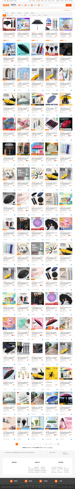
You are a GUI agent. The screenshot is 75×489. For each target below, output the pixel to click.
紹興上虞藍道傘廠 (20, 210)
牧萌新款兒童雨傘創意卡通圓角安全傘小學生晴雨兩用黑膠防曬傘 (65, 233)
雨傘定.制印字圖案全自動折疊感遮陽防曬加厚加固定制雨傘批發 (51, 209)
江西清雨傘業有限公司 (20, 160)
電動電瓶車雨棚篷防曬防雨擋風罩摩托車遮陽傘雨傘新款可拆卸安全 (9, 59)
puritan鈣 (53, 470)
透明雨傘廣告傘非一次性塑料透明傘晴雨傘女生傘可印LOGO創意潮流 (51, 358)
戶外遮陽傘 (62, 37)
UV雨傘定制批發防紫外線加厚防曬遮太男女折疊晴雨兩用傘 (9, 34)
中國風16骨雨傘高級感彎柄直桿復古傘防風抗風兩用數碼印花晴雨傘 (51, 159)
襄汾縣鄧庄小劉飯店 (61, 467)
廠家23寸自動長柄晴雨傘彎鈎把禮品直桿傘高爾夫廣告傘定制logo (23, 358)
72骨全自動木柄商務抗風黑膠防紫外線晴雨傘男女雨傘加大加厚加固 (9, 159)
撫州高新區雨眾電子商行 (20, 135)
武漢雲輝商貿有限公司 (35, 210)
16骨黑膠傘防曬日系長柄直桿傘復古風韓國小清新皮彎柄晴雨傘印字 (37, 433)
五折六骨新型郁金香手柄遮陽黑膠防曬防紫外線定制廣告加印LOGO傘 (9, 433)
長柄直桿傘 (54, 37)
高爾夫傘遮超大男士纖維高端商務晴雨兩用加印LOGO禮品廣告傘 (37, 34)
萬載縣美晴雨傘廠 (48, 185)
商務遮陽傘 (38, 37)
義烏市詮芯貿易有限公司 (49, 335)
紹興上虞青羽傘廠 (48, 160)
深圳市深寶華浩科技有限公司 (62, 472)
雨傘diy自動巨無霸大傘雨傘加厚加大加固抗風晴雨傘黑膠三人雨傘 (9, 109)
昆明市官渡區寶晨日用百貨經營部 (20, 335)
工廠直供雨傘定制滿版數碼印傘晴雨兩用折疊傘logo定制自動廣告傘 (23, 34)
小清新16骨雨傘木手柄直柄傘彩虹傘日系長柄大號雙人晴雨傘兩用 (23, 109)
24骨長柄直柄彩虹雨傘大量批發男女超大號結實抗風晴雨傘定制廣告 (37, 109)
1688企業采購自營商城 (63, 335)
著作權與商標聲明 (31, 485)
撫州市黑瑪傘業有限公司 (6, 135)
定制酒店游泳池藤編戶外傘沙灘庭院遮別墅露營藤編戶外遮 (65, 34)
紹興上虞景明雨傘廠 (63, 210)
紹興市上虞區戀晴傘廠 (49, 235)
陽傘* (29, 467)
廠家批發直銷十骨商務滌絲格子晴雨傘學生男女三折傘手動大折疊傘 (9, 134)
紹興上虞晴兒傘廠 (6, 210)
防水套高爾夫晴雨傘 (49, 382)
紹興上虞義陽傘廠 (34, 160)
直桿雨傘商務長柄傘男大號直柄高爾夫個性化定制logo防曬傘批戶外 (51, 59)
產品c (58, 470)
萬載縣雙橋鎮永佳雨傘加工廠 (20, 85)
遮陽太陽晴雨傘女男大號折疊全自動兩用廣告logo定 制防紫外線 (37, 233)
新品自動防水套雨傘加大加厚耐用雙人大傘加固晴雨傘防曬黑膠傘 (65, 184)
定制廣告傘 (25, 37)
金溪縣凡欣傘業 (48, 110)
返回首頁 (45, 447)
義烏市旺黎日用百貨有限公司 (6, 160)
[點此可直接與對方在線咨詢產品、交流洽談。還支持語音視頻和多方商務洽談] (14, 65)
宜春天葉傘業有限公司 (35, 85)
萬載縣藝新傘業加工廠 (20, 409)
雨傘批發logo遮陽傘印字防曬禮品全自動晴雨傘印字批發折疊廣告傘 (51, 333)
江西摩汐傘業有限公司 (6, 110)
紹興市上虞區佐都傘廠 (20, 185)
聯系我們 (52, 485)
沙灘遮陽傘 (69, 37)
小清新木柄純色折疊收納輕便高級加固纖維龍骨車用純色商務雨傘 (65, 333)
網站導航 (55, 485)
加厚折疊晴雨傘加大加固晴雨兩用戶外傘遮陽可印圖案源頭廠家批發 (65, 134)
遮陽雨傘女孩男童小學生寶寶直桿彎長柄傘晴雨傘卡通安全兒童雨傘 (65, 209)
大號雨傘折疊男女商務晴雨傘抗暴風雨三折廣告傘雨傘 (51, 134)
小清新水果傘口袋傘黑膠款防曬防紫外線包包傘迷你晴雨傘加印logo (23, 383)
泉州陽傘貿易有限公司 (37, 472)
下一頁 (45, 444)
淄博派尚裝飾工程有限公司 (68, 470)
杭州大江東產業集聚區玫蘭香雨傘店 (63, 185)
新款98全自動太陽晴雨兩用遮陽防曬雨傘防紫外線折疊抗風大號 (23, 408)
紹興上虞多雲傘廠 (6, 85)
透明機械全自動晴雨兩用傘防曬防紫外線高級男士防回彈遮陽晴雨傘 (23, 184)
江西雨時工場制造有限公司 (63, 235)
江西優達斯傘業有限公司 (6, 185)
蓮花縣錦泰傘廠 (34, 335)
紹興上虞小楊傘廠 (34, 185)
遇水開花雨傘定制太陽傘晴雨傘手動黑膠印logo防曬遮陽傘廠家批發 (37, 159)
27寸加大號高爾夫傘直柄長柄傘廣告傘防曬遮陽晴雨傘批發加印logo (23, 433)
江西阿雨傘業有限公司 (63, 85)
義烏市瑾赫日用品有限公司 (63, 110)
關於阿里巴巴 (48, 485)
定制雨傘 (4, 37)
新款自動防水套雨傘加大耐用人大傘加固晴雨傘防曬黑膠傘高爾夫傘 (51, 84)
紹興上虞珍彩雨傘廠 (49, 85)
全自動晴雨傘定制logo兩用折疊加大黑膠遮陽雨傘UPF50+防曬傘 (8, 383)
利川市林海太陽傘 (31, 472)
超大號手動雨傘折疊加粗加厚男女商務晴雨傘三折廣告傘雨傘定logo (65, 408)
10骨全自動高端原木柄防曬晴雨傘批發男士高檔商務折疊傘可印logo (65, 59)
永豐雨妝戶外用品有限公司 (6, 235)
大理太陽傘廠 (43, 467)
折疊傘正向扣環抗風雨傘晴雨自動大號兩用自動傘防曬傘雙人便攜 (9, 84)
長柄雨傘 (51, 37)
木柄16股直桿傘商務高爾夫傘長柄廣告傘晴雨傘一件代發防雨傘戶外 (51, 34)
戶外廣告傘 (47, 37)
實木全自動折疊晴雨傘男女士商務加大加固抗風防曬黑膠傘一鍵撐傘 (23, 233)
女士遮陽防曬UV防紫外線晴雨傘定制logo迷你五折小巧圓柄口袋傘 (23, 84)
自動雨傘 (21, 37)
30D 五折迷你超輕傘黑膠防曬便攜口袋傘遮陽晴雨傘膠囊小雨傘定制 (9, 233)
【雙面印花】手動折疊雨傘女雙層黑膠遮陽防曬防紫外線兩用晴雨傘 (23, 134)
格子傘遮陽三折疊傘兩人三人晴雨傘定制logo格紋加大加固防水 (51, 109)
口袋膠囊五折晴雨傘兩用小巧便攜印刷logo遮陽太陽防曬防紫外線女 (37, 184)
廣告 (14, 34)
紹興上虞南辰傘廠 (48, 210)
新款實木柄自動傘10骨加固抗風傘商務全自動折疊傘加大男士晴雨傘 (37, 358)
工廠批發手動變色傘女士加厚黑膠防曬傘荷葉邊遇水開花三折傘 (37, 333)
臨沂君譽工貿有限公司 (20, 235)
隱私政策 (43, 485)
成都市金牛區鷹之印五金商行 (56, 472)
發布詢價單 (64, 452)
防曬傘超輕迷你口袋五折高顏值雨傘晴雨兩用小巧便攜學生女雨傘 (9, 184)
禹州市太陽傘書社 (43, 472)
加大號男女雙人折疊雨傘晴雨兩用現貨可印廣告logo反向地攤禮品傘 (9, 358)
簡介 (64, 467)
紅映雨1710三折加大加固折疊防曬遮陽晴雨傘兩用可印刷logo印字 (37, 209)
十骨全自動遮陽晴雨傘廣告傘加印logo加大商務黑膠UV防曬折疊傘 (37, 59)
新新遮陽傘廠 (36, 467)
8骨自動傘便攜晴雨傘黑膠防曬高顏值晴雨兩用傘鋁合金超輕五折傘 (66, 433)
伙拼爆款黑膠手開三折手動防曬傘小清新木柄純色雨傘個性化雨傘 (65, 84)
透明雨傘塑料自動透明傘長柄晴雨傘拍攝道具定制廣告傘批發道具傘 (23, 59)
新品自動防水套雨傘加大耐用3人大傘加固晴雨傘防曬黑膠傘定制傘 (37, 84)
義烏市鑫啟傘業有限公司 (49, 135)
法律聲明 (36, 485)
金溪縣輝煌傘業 (34, 235)
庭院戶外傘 (65, 37)
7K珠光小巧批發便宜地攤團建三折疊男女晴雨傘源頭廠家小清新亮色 (23, 333)
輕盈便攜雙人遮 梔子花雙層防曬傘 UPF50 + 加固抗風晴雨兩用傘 (51, 433)
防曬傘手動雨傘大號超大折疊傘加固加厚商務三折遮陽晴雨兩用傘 (9, 209)
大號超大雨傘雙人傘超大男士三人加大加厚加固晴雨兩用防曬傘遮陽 (65, 109)
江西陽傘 (53, 452)
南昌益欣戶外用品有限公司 (35, 409)
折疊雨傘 (12, 37)
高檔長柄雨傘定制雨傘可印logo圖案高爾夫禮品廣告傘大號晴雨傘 (23, 159)
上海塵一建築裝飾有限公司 (68, 472)
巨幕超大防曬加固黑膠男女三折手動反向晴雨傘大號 (51, 233)
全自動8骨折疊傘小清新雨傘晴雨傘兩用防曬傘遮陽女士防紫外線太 (37, 134)
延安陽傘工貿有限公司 (31, 470)
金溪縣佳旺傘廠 (62, 160)
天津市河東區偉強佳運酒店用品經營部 (57, 467)
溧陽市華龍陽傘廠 (37, 470)
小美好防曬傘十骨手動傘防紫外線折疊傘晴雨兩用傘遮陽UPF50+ (65, 159)
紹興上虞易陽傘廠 (43, 470)
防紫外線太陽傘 (8, 37)
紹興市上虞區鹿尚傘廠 (35, 135)
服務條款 (40, 485)
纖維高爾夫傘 (34, 37)
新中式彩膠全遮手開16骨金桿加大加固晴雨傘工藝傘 (23, 209)
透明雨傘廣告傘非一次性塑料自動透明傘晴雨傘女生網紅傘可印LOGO (37, 408)
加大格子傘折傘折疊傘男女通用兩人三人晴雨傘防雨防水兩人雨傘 (51, 408)
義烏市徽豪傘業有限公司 (20, 434)
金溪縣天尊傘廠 (62, 135)
